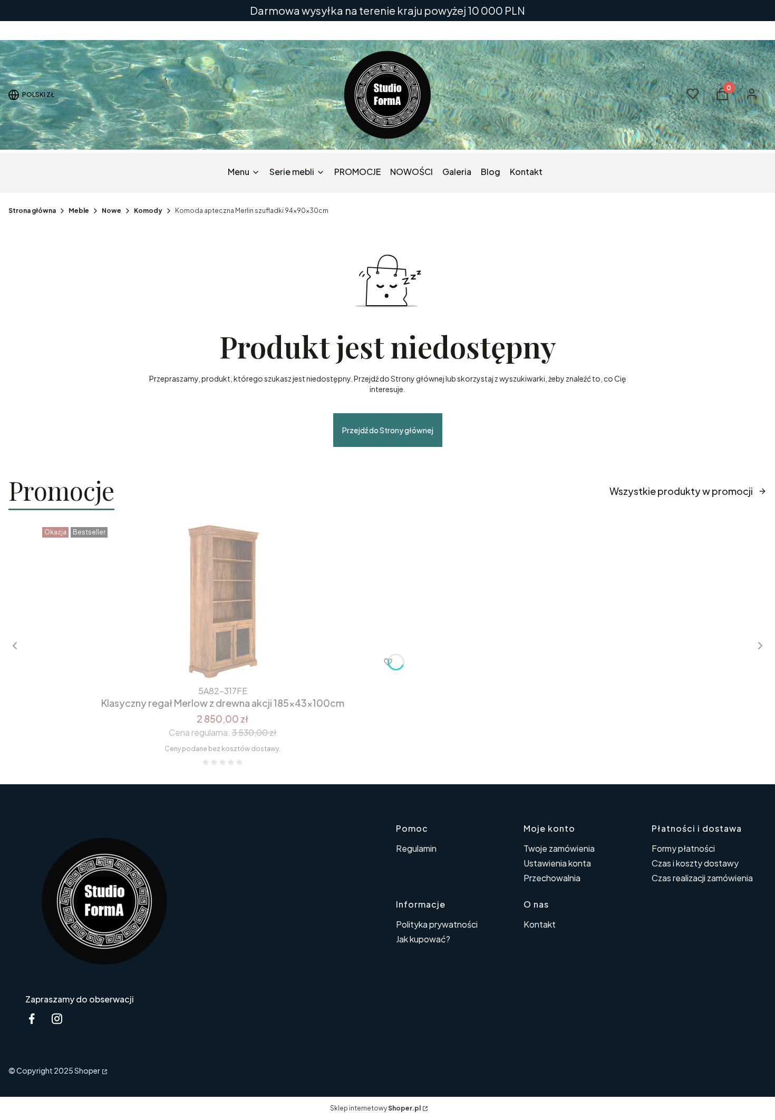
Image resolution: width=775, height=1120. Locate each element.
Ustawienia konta (557, 863)
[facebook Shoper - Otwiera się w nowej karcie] (31, 1018)
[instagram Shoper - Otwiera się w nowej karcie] (57, 1018)
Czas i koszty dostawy (695, 863)
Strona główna (32, 211)
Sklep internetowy (375, 1108)
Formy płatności (683, 848)
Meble (79, 211)
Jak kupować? (423, 938)
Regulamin (416, 848)
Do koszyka (200, 662)
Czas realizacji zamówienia (702, 877)
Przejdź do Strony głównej (387, 430)
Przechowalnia (552, 877)
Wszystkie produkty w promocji (681, 491)
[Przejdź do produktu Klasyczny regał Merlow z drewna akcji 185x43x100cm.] (222, 602)
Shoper (87, 1070)
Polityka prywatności (437, 924)
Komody (148, 211)
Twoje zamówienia (559, 848)
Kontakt (540, 924)
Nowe (111, 211)
